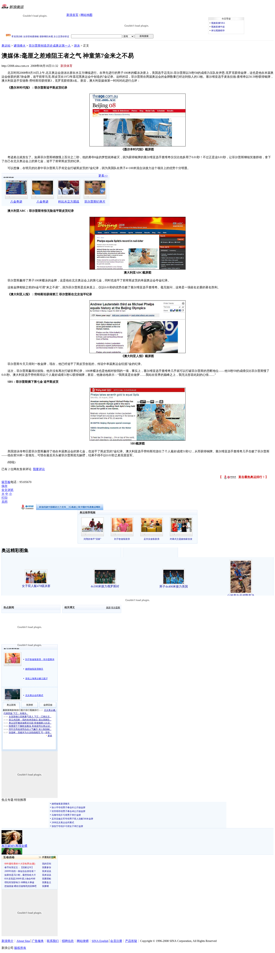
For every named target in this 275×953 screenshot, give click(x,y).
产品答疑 (131, 941)
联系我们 (53, 941)
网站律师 (83, 941)
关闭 (4, 501)
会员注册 (116, 941)
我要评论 (39, 469)
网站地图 (86, 14)
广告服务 (38, 941)
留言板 (5, 482)
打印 (4, 497)
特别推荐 (20, 799)
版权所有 (20, 947)
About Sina (23, 941)
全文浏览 (7, 489)
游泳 (77, 45)
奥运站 (5, 45)
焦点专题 (7, 799)
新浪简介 (7, 941)
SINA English (100, 941)
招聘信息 (68, 941)
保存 (4, 486)
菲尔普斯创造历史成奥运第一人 (50, 45)
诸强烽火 (20, 45)
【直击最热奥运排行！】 (243, 477)
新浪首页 (72, 14)
